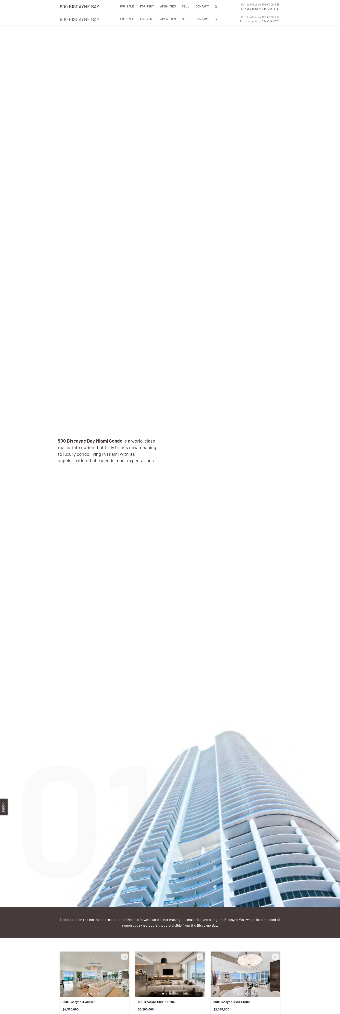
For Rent (147, 6)
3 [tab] (94, 994)
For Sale (127, 6)
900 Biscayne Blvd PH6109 (231, 1002)
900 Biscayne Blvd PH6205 (156, 1002)
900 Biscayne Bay (79, 6)
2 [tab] (91, 994)
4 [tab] (98, 994)
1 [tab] (87, 994)
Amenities (168, 6)
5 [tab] (102, 994)
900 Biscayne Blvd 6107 (79, 1002)
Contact (202, 6)
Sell (186, 6)
